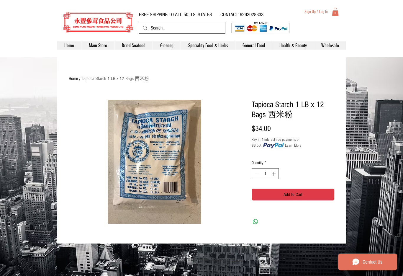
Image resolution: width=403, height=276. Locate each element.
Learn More (293, 145)
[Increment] (274, 174)
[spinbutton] (265, 174)
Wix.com (236, 260)
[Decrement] (256, 174)
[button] (335, 12)
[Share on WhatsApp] (255, 221)
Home (73, 78)
